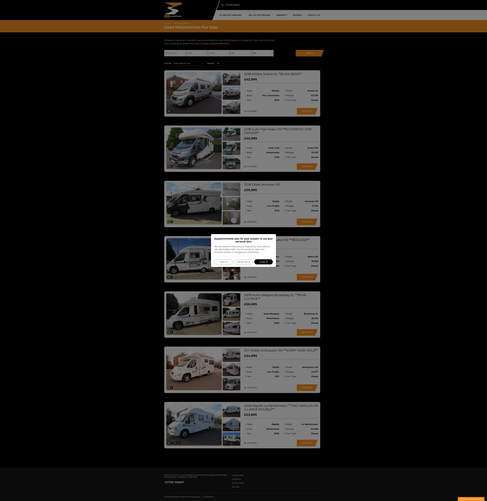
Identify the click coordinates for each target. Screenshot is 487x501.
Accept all (263, 262)
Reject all (223, 262)
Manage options (243, 262)
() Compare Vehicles (472, 499)
